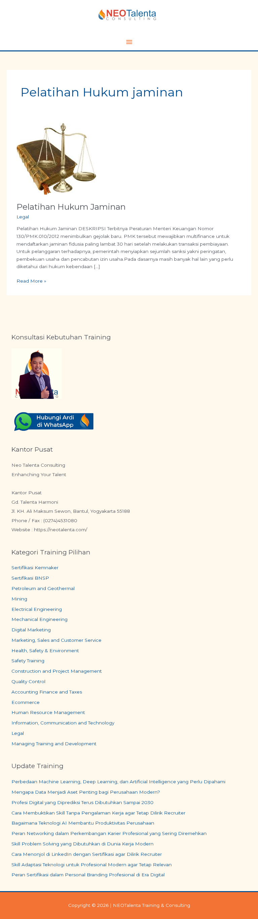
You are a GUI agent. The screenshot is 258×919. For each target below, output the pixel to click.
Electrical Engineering (36, 609)
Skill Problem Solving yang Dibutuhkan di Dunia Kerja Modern (82, 843)
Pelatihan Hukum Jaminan (71, 207)
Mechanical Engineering (39, 619)
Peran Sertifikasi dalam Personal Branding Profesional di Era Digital (88, 874)
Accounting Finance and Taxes (46, 692)
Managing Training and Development (53, 743)
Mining (19, 598)
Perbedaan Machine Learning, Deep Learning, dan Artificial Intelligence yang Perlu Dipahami (118, 781)
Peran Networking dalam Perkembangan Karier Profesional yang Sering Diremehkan (109, 833)
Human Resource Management (48, 712)
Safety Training (27, 660)
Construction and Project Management (56, 671)
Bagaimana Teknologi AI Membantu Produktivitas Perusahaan (82, 823)
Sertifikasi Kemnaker (34, 567)
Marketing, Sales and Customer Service (56, 640)
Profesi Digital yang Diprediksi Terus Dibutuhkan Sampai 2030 (82, 802)
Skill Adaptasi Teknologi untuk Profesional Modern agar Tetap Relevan (91, 864)
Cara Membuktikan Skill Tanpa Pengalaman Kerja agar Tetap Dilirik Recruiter (98, 813)
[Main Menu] (129, 42)
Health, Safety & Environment (45, 650)
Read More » (31, 280)
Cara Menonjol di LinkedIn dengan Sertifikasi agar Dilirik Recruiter (86, 854)
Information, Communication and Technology (62, 722)
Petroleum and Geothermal (43, 588)
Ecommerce (25, 702)
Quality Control (28, 681)
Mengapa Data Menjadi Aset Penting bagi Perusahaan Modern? (85, 792)
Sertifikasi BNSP (30, 578)
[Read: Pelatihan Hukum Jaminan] (56, 158)
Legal (22, 216)
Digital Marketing (31, 629)
